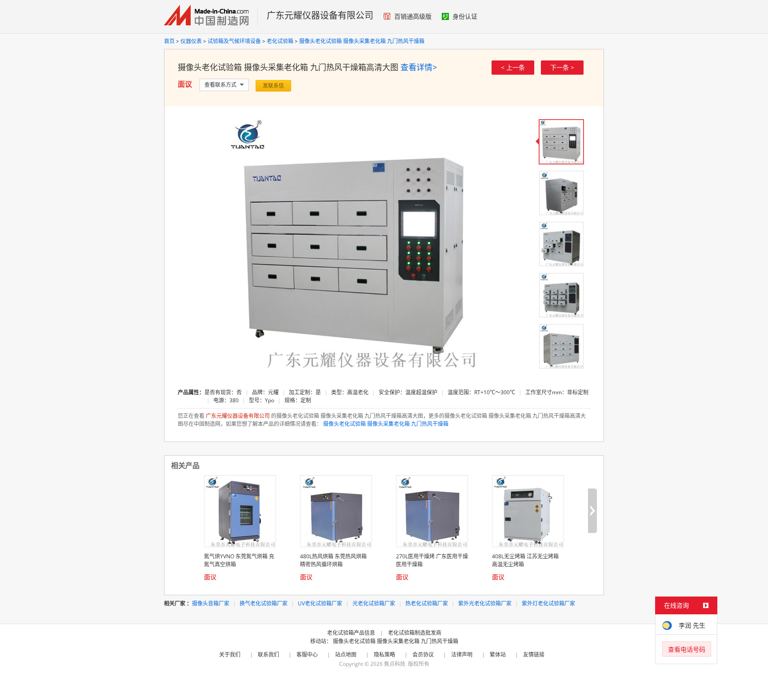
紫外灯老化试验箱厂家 (548, 603)
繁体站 (498, 654)
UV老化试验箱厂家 (320, 603)
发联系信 (273, 85)
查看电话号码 (686, 649)
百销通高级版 (413, 16)
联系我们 (268, 654)
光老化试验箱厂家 (373, 603)
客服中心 (307, 654)
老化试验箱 (280, 41)
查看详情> (418, 67)
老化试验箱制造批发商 (414, 633)
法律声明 (461, 654)
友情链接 (533, 654)
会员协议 (423, 654)
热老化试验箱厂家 (426, 603)
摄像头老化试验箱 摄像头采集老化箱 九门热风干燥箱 (361, 41)
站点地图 (345, 654)
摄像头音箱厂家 (210, 603)
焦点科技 (394, 664)
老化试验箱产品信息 (351, 633)
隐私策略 (384, 654)
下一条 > (562, 67)
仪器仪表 (191, 41)
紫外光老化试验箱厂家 (485, 603)
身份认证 (464, 16)
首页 (169, 41)
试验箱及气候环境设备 (234, 41)
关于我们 (229, 654)
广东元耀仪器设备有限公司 (320, 15)
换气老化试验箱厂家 (264, 603)
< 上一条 (513, 67)
